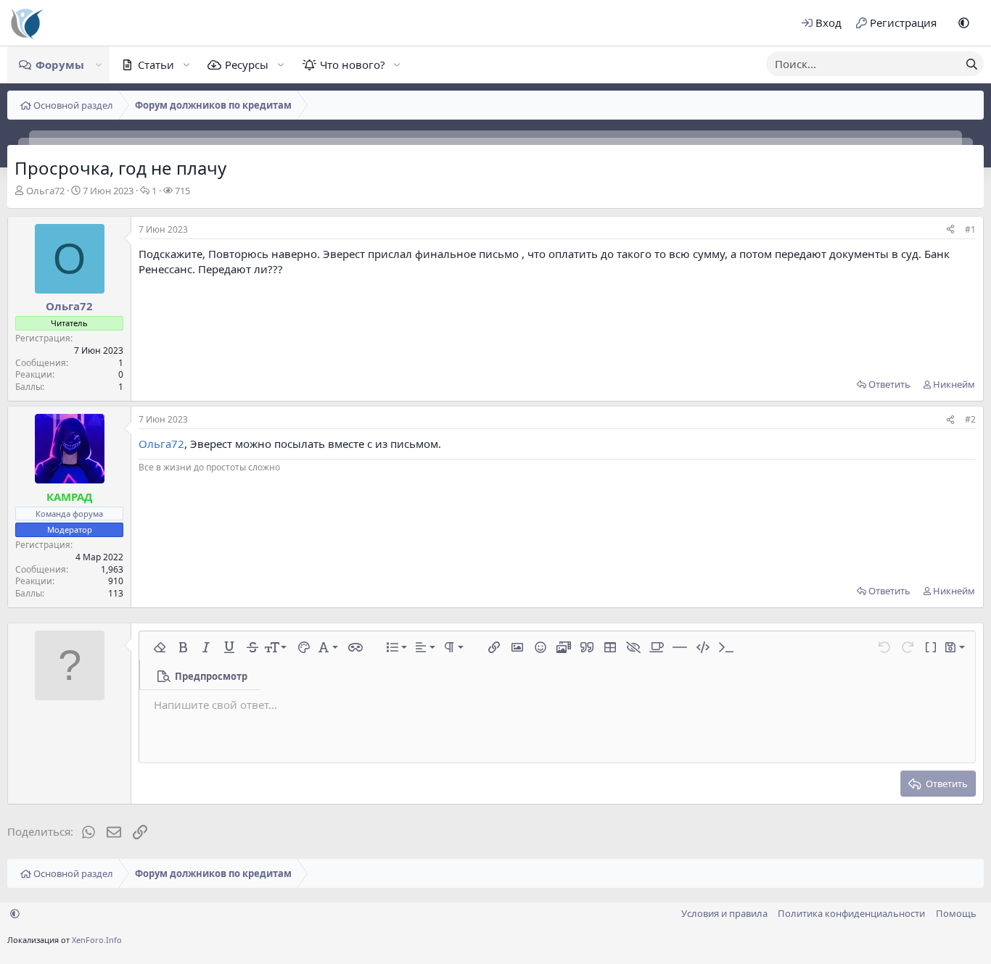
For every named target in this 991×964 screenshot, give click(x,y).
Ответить (889, 384)
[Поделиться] (950, 230)
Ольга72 (45, 190)
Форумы (60, 64)
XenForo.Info (97, 939)
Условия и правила (724, 913)
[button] (963, 22)
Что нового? (352, 64)
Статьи (156, 64)
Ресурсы (246, 64)
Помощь (956, 913)
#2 (970, 419)
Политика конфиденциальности (851, 913)
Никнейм (954, 384)
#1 (970, 229)
